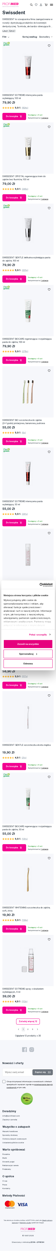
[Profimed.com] (10, 5)
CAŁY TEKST (9, 31)
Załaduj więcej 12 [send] (28, 1021)
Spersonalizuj (26, 653)
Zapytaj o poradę (9, 1120)
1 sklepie (44, 118)
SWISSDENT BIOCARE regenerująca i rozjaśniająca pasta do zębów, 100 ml (27, 340)
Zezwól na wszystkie (28, 644)
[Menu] (51, 5)
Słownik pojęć (8, 1162)
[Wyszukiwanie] (31, 4)
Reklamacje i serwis (10, 1165)
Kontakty (6, 1188)
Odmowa (28, 663)
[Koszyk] (46, 5)
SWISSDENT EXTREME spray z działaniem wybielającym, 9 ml (23, 990)
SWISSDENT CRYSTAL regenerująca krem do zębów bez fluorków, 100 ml (24, 178)
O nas (4, 1181)
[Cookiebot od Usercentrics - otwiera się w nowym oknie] (40, 585)
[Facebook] (24, 1049)
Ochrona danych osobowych (14, 1139)
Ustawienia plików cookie (13, 1143)
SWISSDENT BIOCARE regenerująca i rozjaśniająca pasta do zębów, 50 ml (27, 828)
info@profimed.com (11, 1116)
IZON (32, 1242)
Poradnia (6, 1154)
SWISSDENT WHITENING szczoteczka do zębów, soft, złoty (26, 909)
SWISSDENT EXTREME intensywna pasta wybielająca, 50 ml (22, 503)
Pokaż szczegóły (38, 634)
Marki (4, 1158)
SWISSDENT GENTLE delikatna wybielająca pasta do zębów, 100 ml (26, 259)
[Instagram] (31, 1049)
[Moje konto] (41, 4)
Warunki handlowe (10, 1131)
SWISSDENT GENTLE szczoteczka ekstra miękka (26, 745)
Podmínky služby (25, 1222)
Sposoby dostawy (10, 1135)
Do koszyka (12, 116)
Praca (4, 1185)
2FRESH (40, 1242)
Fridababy (6, 1169)
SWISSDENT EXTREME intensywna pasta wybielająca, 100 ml (22, 96)
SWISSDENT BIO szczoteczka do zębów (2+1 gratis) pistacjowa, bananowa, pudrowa (23, 421)
